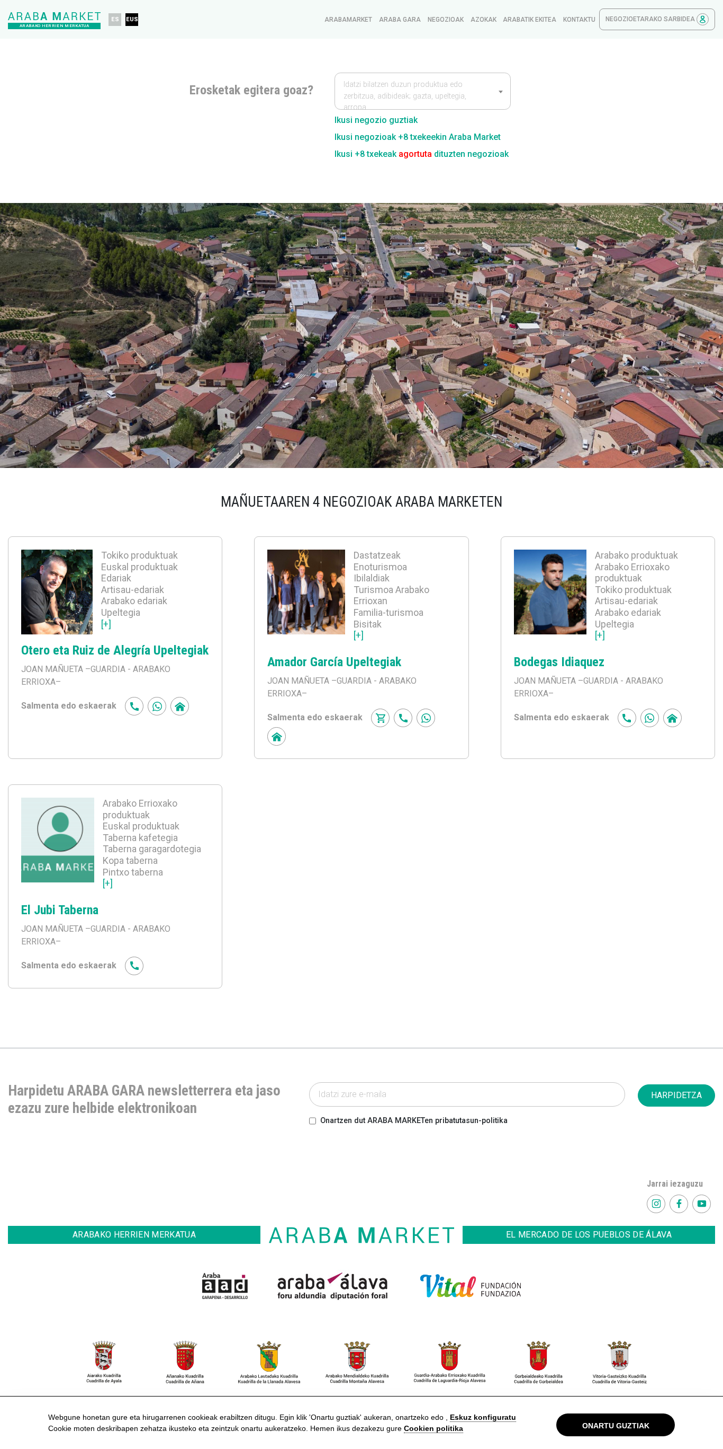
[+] (106, 624)
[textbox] (422, 96)
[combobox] (423, 91)
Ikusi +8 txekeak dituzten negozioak (422, 154)
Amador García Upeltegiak (334, 662)
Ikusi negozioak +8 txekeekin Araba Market (418, 137)
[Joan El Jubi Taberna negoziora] (57, 848)
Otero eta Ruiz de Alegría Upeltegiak (115, 650)
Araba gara (400, 19)
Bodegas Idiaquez (559, 662)
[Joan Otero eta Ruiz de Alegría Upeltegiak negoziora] (57, 594)
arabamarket (348, 19)
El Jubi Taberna (59, 910)
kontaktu (579, 19)
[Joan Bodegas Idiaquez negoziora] (550, 600)
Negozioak (446, 19)
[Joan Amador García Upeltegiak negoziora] (306, 600)
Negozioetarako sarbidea (651, 19)
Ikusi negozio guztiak (376, 120)
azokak (483, 19)
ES (115, 19)
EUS (132, 19)
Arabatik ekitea (529, 19)
